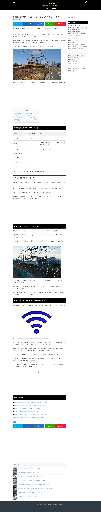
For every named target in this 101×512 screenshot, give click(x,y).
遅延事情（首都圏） (73, 63)
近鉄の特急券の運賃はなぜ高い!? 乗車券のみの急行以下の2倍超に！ (31, 402)
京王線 (71, 35)
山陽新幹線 (72, 42)
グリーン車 (72, 29)
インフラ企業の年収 (82, 27)
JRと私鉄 (77, 25)
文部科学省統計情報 (52, 504)
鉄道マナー (72, 66)
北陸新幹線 (72, 38)
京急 (78, 33)
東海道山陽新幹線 (83, 48)
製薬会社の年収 (82, 55)
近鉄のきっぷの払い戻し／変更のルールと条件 (29, 468)
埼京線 (79, 38)
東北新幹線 (84, 46)
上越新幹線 (72, 31)
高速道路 (71, 70)
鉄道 (15, 422)
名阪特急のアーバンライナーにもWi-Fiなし (24, 117)
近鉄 (19, 422)
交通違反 (71, 33)
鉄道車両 (71, 68)
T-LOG (50, 2)
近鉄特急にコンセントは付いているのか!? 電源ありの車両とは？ (30, 414)
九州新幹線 (80, 31)
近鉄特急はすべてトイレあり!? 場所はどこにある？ (27, 408)
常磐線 (84, 44)
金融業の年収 (84, 65)
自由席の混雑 (72, 55)
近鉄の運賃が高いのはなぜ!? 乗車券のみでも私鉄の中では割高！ (34, 484)
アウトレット (72, 27)
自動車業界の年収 (82, 53)
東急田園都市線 (73, 48)
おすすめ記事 (16, 120)
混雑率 (71, 51)
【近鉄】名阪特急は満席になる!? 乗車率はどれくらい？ (28, 411)
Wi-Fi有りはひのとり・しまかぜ (23, 115)
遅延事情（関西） (73, 61)
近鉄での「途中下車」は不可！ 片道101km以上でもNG (32, 480)
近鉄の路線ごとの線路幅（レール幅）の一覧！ (29, 472)
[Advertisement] (39, 96)
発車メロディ (72, 53)
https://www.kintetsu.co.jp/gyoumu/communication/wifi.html (33, 338)
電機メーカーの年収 (81, 68)
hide (27, 110)
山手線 (78, 40)
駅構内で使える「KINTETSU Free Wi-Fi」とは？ (25, 119)
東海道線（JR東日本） (74, 50)
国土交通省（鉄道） (41, 504)
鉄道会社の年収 (81, 66)
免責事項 (54, 8)
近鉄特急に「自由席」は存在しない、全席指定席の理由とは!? (29, 405)
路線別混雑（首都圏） (74, 59)
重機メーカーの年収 (73, 65)
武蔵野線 (84, 50)
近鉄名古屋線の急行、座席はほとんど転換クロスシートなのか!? (30, 417)
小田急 (71, 40)
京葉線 (78, 35)
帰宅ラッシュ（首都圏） (74, 44)
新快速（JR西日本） (73, 46)
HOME (46, 8)
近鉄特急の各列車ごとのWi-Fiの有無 (22, 113)
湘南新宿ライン (79, 51)
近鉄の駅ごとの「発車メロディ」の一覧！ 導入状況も (31, 476)
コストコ (79, 29)
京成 (83, 33)
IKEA (71, 25)
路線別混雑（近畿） (73, 57)
